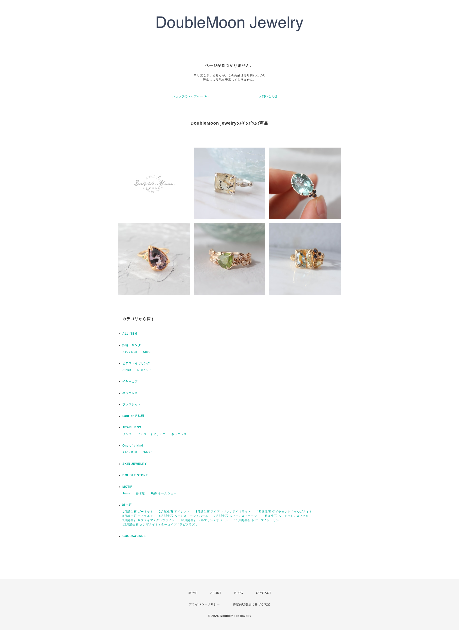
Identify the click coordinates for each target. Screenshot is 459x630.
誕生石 (127, 505)
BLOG (238, 593)
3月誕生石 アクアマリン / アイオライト (223, 511)
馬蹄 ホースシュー (164, 493)
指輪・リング (131, 345)
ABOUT (215, 593)
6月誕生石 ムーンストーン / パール (183, 516)
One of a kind (132, 445)
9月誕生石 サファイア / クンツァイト (148, 520)
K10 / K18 (129, 352)
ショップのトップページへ (190, 96)
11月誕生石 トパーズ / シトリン (256, 520)
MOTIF (127, 486)
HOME (192, 593)
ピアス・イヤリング (136, 363)
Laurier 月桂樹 (133, 416)
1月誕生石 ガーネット (137, 511)
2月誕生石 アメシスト (174, 511)
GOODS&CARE (134, 536)
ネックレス (130, 393)
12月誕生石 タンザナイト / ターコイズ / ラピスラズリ (160, 524)
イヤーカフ (130, 381)
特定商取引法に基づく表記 (251, 604)
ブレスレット (131, 404)
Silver (147, 352)
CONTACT (263, 593)
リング (127, 434)
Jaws (126, 493)
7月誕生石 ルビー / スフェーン (235, 516)
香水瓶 (140, 493)
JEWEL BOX (131, 427)
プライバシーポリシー (204, 604)
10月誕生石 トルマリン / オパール (204, 520)
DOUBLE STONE (135, 475)
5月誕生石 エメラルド (137, 516)
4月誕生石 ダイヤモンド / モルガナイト (284, 511)
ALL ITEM (129, 333)
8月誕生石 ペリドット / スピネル (286, 516)
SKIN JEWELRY (134, 463)
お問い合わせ (268, 96)
